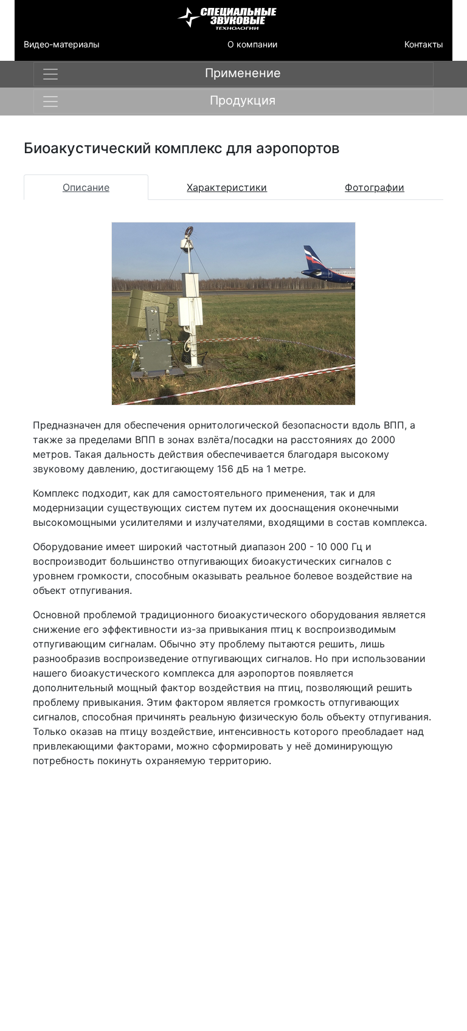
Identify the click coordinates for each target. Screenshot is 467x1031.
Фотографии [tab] (374, 187)
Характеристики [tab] (227, 187)
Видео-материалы (62, 44)
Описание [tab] (86, 187)
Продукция (242, 100)
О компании (252, 44)
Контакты (423, 44)
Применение (243, 73)
